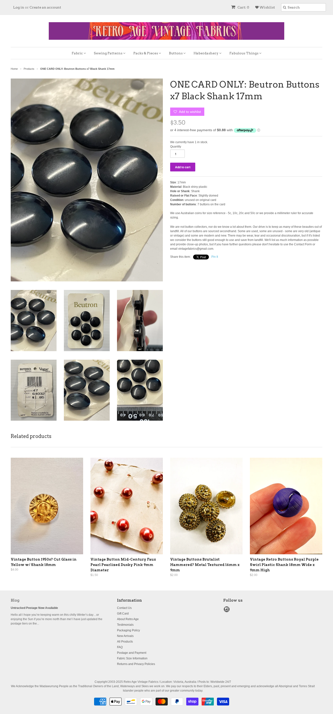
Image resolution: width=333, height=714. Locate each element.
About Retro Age (128, 619)
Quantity (175, 146)
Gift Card (123, 613)
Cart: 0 (243, 7)
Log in (18, 7)
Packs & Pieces (146, 53)
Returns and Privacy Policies (136, 664)
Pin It (214, 256)
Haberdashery (206, 53)
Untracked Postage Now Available (34, 608)
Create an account (45, 7)
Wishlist (267, 7)
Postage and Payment (131, 652)
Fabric (78, 53)
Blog (15, 600)
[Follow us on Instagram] (227, 610)
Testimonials (125, 624)
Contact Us (124, 608)
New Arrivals (125, 636)
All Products (125, 641)
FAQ (120, 647)
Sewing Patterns (108, 53)
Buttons (176, 53)
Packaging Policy (128, 630)
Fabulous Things (244, 53)
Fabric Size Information (132, 658)
